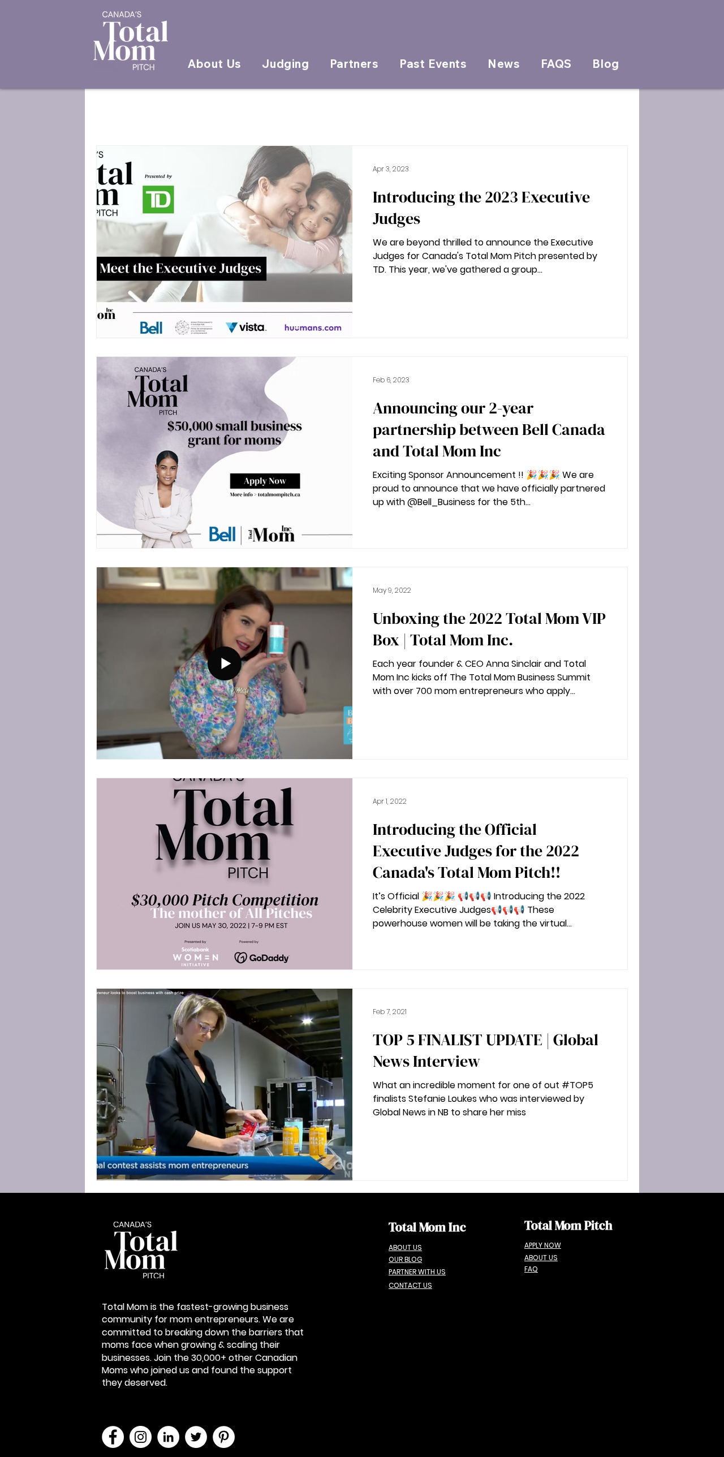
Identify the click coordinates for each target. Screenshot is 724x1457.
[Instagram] (141, 1437)
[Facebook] (113, 1437)
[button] (433, 64)
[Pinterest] (224, 1437)
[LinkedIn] (168, 1437)
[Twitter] (196, 1437)
